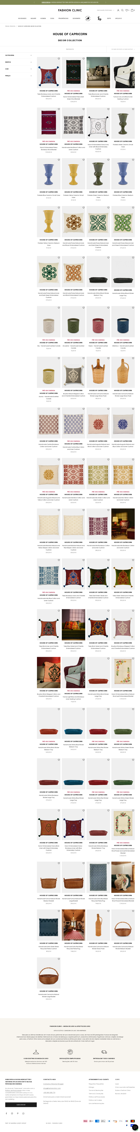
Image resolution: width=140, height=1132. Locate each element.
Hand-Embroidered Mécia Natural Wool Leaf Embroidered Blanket (123, 695)
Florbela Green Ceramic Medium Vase (98, 196)
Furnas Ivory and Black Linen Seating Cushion (123, 98)
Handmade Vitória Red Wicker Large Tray (98, 799)
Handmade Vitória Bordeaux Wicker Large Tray (48, 796)
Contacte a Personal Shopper (53, 1084)
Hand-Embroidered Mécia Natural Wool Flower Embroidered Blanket (123, 900)
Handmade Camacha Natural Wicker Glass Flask (98, 948)
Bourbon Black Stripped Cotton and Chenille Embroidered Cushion (73, 395)
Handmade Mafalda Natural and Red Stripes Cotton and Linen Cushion (73, 548)
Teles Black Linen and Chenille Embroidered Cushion (98, 95)
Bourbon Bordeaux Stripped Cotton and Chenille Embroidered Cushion (123, 647)
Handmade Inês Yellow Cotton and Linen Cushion (123, 499)
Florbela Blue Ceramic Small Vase (48, 195)
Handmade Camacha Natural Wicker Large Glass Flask (98, 395)
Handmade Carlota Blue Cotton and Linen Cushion (73, 448)
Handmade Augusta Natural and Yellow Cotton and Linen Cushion (49, 499)
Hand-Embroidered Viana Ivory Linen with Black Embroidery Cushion (98, 147)
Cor (7, 69)
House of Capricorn (49, 91)
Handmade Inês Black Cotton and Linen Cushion (73, 148)
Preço (7, 76)
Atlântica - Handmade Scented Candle (123, 347)
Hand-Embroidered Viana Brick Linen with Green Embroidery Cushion (48, 848)
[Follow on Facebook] (6, 1113)
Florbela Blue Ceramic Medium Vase (123, 196)
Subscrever (21, 1105)
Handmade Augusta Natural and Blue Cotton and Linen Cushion (123, 445)
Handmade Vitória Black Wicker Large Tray (123, 294)
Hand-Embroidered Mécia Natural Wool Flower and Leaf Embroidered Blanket (123, 851)
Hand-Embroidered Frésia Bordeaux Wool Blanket (48, 148)
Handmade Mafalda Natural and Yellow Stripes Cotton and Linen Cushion (49, 548)
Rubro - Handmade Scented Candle (98, 347)
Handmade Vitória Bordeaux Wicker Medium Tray (98, 847)
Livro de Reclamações (96, 1103)
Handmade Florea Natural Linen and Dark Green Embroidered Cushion (98, 245)
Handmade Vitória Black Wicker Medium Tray (98, 294)
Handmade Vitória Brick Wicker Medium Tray (48, 749)
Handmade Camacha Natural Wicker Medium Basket (123, 948)
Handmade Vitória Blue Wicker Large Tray (73, 799)
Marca (8, 62)
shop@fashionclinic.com (52, 1088)
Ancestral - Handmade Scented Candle (73, 347)
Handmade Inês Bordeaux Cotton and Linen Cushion (98, 547)
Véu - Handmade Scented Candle (48, 346)
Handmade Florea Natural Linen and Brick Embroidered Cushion (73, 294)
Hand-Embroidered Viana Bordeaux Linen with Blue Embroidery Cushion (73, 848)
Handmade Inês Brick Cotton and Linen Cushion (73, 499)
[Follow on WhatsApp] (23, 1113)
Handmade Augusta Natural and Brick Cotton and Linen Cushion (98, 445)
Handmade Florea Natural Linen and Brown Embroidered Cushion (73, 244)
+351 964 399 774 (49, 1092)
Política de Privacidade (13, 1090)
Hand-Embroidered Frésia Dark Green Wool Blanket (73, 98)
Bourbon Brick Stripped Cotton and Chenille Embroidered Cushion (48, 695)
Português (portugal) (104, 10)
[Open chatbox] (135, 1127)
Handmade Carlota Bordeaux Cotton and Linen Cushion (49, 445)
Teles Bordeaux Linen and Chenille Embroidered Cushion (48, 95)
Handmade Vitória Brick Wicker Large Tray (98, 695)
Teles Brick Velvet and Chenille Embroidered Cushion (98, 647)
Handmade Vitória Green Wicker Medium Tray (123, 749)
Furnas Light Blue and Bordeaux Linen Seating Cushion (73, 698)
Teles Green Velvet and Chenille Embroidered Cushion (123, 597)
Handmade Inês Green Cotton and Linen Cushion (98, 499)
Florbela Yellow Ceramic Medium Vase (49, 244)
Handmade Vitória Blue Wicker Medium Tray (73, 746)
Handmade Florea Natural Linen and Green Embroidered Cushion (123, 244)
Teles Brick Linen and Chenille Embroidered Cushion (48, 647)
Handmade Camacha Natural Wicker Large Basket (48, 995)
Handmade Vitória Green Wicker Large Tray (123, 799)
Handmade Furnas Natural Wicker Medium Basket (48, 900)
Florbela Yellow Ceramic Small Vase (73, 196)
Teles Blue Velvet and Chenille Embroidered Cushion (73, 647)
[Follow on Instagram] (12, 1113)
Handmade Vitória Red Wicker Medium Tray (98, 749)
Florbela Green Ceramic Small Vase (123, 146)
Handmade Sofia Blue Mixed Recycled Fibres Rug (98, 900)
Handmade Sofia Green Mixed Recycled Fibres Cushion (49, 948)
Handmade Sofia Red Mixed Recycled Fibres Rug (73, 948)
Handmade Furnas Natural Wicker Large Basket (73, 900)
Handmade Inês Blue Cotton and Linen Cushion (49, 599)
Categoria (9, 55)
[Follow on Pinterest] (18, 1113)
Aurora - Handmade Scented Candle (49, 398)
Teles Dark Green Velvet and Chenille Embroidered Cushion (98, 597)
